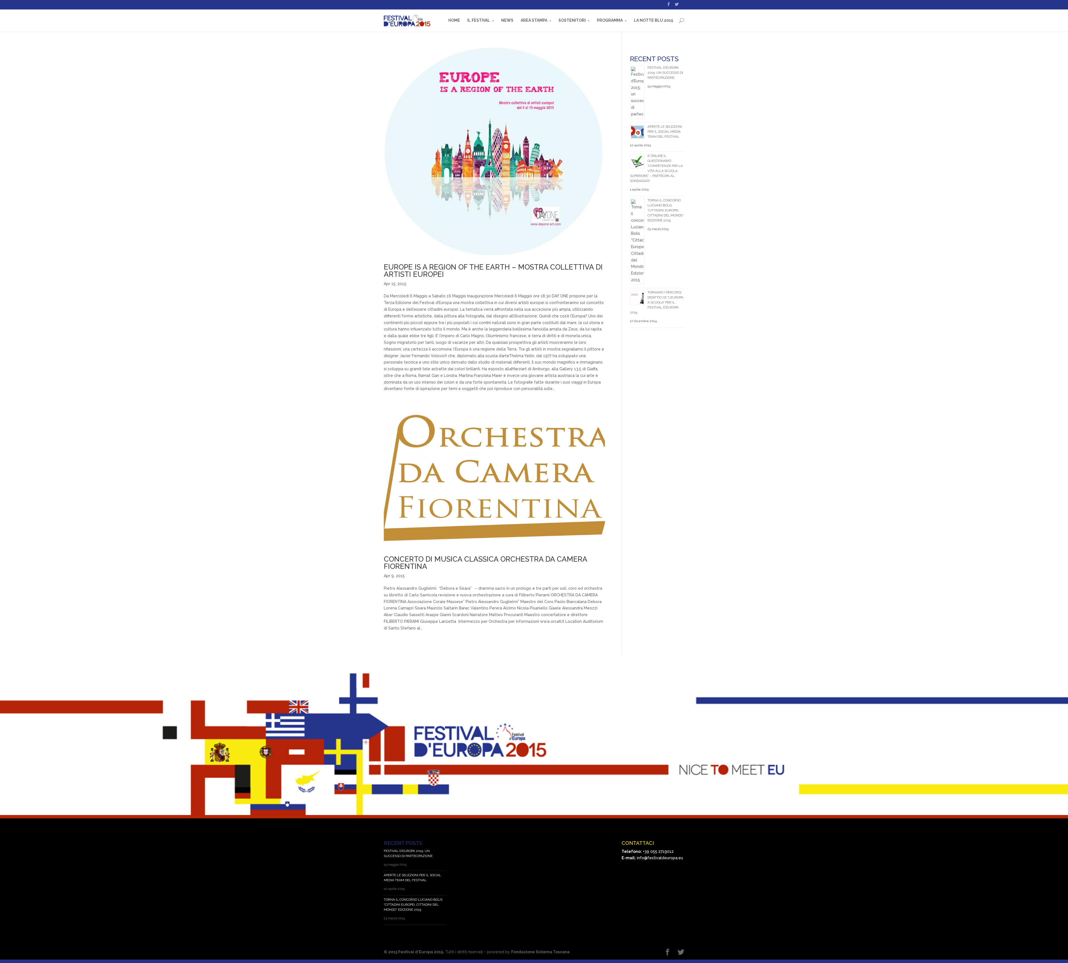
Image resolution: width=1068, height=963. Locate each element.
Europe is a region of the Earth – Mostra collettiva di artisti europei (493, 270)
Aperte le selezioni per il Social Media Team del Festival (664, 132)
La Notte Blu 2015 (653, 20)
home (454, 20)
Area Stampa (534, 20)
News (507, 20)
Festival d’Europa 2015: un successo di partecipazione (665, 73)
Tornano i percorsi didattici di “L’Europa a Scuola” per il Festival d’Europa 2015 (656, 302)
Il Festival (478, 20)
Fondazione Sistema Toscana (540, 952)
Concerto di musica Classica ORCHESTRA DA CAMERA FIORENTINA (485, 563)
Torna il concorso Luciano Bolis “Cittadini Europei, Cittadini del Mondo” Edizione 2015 (665, 210)
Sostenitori (572, 20)
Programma (610, 20)
